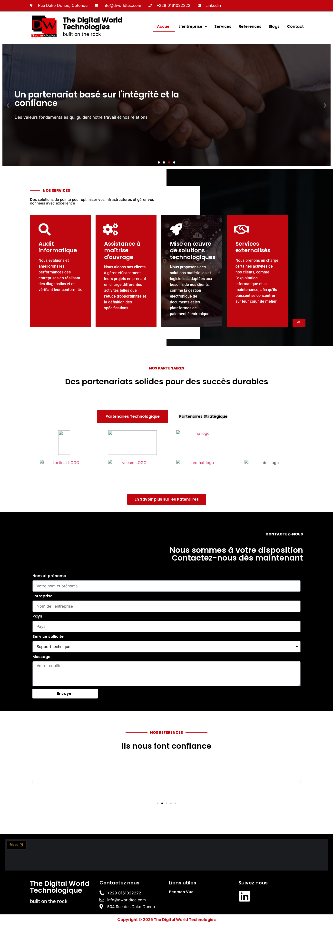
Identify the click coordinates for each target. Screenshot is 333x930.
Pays (37, 616)
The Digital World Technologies (92, 23)
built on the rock (82, 34)
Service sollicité (48, 637)
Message (41, 657)
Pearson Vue (181, 891)
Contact (295, 26)
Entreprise (42, 596)
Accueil (164, 26)
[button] (8, 105)
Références (250, 26)
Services (222, 26)
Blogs (274, 26)
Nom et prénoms (49, 576)
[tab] (132, 416)
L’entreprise (190, 26)
